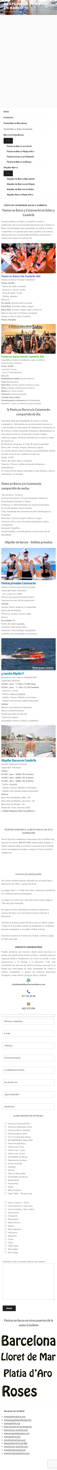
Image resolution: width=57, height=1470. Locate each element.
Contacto (8, 117)
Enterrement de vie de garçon (18, 1426)
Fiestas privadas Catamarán (18, 583)
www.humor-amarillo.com (16, 1430)
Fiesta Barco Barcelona (15, 123)
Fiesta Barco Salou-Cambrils (18, 129)
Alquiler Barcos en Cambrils (18, 760)
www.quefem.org (12, 1423)
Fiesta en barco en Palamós (20, 156)
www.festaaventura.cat (14, 1450)
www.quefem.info (12, 1436)
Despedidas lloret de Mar (15, 1443)
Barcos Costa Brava (14, 135)
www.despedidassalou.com (16, 1433)
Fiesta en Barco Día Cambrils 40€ (20, 276)
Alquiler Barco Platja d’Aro (20, 194)
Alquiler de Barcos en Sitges (21, 184)
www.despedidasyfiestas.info (17, 1420)
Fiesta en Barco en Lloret (19, 146)
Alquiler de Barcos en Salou (20, 189)
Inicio (6, 111)
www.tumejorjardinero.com (17, 1453)
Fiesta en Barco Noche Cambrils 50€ (22, 356)
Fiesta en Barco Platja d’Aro (20, 151)
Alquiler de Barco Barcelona (21, 179)
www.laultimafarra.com (15, 1416)
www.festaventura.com (15, 1440)
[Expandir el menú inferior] (8, 141)
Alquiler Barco (11, 167)
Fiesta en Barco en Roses (19, 162)
